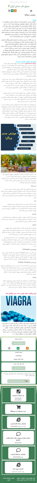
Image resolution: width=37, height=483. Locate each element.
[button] (31, 10)
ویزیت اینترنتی (18, 352)
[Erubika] (9, 10)
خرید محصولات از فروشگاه (18, 411)
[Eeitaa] (15, 10)
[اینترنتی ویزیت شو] (18, 465)
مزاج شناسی (18, 355)
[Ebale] (12, 10)
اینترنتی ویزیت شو (18, 469)
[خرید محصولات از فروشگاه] (18, 407)
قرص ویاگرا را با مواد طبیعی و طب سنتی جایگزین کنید (21, 293)
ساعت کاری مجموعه (18, 359)
